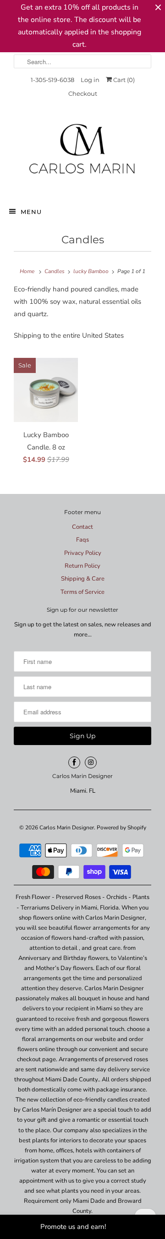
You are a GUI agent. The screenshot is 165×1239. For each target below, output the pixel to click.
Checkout (82, 93)
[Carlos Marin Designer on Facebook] (74, 762)
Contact (82, 527)
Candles (82, 239)
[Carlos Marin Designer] (82, 152)
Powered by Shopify (121, 827)
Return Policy (82, 566)
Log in (90, 79)
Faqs (82, 540)
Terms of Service (82, 592)
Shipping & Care (82, 579)
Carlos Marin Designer (66, 827)
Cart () (123, 79)
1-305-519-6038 (52, 79)
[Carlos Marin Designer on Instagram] (91, 762)
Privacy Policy (82, 553)
